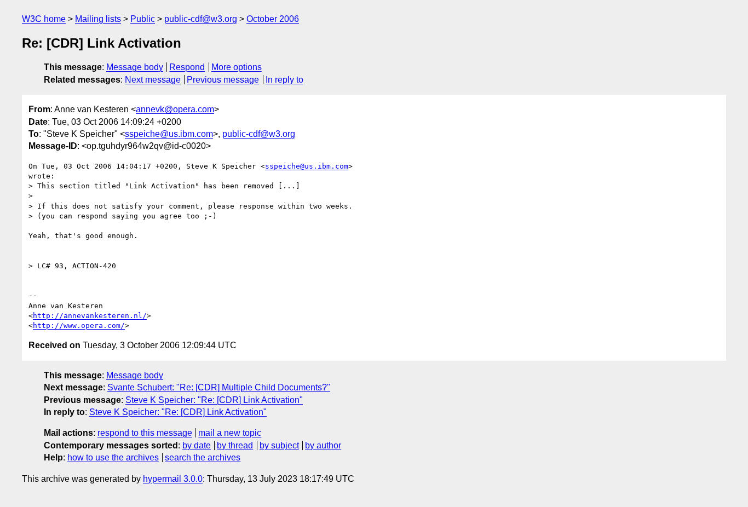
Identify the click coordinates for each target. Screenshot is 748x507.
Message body (134, 67)
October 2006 (272, 19)
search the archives (202, 457)
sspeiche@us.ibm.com (169, 134)
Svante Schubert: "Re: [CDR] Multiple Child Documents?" (218, 387)
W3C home (44, 19)
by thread (235, 445)
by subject (279, 445)
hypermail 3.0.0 (173, 478)
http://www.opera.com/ (79, 325)
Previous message (223, 79)
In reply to (284, 79)
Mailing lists (98, 19)
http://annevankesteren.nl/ (90, 316)
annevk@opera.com (175, 109)
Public (142, 19)
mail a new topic (229, 432)
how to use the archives (113, 457)
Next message (153, 79)
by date (196, 445)
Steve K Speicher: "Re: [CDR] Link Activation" (214, 400)
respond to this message (144, 432)
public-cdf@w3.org (200, 19)
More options (236, 67)
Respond (187, 67)
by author (323, 445)
